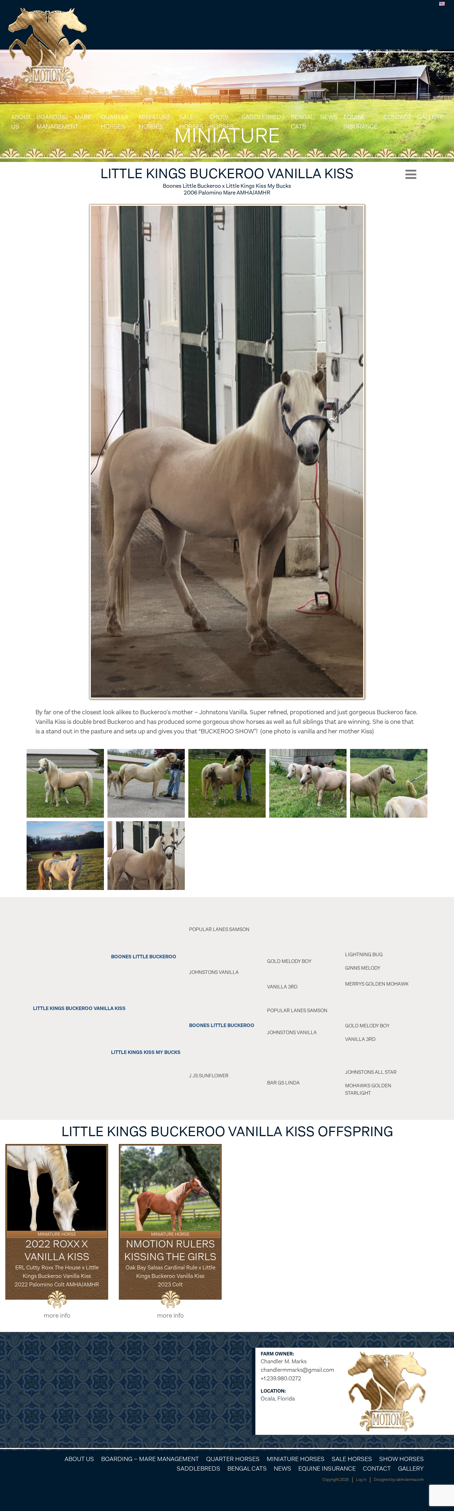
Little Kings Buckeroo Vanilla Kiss (79, 1008)
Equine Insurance (360, 122)
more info (57, 1315)
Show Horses (221, 122)
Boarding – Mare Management (64, 122)
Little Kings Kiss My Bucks (146, 1052)
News (329, 117)
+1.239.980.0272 (281, 1378)
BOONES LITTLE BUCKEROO (143, 956)
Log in (361, 1479)
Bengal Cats (302, 122)
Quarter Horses (114, 122)
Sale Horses (191, 122)
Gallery (430, 117)
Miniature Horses (155, 122)
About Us (21, 122)
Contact (397, 117)
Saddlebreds (263, 117)
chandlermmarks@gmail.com (297, 1370)
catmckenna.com (409, 1479)
